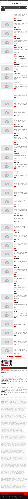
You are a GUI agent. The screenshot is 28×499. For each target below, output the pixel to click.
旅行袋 (10, 457)
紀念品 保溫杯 (10, 423)
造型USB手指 (18, 402)
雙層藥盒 (5, 486)
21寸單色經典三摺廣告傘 (7, 410)
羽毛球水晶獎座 (11, 472)
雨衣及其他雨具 (12, 486)
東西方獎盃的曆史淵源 (16, 153)
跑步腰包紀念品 (8, 480)
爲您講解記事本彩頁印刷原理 (4, 394)
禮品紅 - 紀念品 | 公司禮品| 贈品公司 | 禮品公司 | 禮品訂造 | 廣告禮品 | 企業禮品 (15, 496)
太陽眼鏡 (11, 445)
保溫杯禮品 (19, 410)
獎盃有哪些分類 (16, 206)
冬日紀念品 (13, 403)
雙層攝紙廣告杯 (2, 486)
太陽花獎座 (13, 445)
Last (21, 356)
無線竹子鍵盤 (11, 464)
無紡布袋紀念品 (8, 464)
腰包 (18, 472)
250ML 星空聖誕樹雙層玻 (15, 430)
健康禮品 (22, 410)
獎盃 (23, 401)
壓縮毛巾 (9, 444)
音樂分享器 (13, 487)
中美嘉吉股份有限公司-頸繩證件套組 (18, 215)
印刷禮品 (11, 416)
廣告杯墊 (12, 450)
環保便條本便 (21, 465)
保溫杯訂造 (18, 438)
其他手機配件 (23, 415)
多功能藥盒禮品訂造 (19, 444)
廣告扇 (13, 417)
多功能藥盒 (16, 444)
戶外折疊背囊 (7, 452)
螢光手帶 (11, 473)
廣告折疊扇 (16, 417)
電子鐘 (4, 487)
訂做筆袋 (21, 473)
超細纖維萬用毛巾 (16, 424)
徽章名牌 (2, 452)
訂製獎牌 (2, 424)
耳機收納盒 (14, 472)
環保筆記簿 (10, 422)
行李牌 (21, 409)
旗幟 (1, 402)
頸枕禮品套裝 (21, 487)
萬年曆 (21, 423)
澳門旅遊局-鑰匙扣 (16, 11)
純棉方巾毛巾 (9, 471)
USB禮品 (13, 401)
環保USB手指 (18, 465)
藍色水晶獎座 (6, 473)
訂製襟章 (4, 424)
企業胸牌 (18, 436)
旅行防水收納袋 (13, 457)
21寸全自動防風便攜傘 (3, 430)
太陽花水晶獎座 (24, 416)
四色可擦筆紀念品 (18, 443)
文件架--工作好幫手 (16, 117)
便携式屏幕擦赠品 (15, 437)
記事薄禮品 (23, 409)
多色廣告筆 (5, 445)
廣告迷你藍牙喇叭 (7, 451)
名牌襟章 (24, 410)
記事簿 (11, 478)
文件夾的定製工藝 (16, 293)
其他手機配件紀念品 (3, 416)
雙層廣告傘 (23, 485)
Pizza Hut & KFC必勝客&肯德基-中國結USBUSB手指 (20, 56)
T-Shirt (5, 401)
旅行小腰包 (5, 457)
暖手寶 (16, 458)
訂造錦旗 (5, 478)
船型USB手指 (20, 472)
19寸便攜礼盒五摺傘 (20, 429)
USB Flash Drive (2, 401)
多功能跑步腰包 (23, 444)
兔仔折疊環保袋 (23, 438)
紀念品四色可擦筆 (6, 471)
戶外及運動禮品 (2, 403)
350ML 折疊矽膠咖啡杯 (8, 431)
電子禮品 (25, 486)
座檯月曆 (6, 417)
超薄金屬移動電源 (2, 480)
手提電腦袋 (23, 452)
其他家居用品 (19, 415)
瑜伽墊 (12, 465)
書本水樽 (22, 458)
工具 (1, 417)
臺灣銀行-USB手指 (16, 135)
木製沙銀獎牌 (5, 459)
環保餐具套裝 (15, 422)
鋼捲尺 (1, 485)
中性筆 (10, 436)
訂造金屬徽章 (12, 424)
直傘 (13, 409)
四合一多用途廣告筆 (11, 443)
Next (19, 356)
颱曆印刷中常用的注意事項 (17, 38)
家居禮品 (25, 401)
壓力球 (6, 444)
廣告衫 (17, 401)
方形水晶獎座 (2, 457)
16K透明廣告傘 (16, 429)
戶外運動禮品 (17, 452)
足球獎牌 (19, 424)
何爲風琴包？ (15, 241)
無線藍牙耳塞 (14, 464)
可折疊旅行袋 (13, 416)
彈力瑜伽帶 (16, 451)
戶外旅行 (2, 408)
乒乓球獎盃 (13, 436)
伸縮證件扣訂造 (6, 437)
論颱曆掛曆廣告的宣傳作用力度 (18, 47)
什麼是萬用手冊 (16, 144)
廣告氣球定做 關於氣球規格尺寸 (4, 380)
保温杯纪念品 (7, 438)
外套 (10, 444)
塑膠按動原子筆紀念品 (3, 444)
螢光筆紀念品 (14, 473)
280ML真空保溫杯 (20, 430)
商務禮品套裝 (2, 443)
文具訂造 (8, 403)
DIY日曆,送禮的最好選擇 (17, 73)
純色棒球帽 (13, 471)
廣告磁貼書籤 (18, 450)
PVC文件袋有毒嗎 (16, 302)
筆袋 (7, 423)
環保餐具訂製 (25, 466)
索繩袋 (19, 471)
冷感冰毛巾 (3, 402)
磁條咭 (26, 422)
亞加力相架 (16, 410)
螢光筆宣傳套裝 (23, 423)
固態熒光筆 (22, 443)
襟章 (16, 473)
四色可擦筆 (15, 443)
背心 (19, 401)
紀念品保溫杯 (2, 471)
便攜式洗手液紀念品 (23, 437)
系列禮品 (24, 403)
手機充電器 (4, 408)
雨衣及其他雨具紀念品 (16, 486)
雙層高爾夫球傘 (8, 486)
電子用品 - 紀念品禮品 (21, 486)
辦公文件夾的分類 (16, 311)
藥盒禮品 (9, 473)
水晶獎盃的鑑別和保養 (16, 171)
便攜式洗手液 (19, 437)
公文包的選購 (15, 250)
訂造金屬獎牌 (2, 478)
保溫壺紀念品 (15, 438)
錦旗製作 (2, 369)
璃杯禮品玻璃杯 (14, 465)
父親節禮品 (18, 464)
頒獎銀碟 (16, 487)
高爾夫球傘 (25, 408)
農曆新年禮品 (24, 424)
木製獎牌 (7, 408)
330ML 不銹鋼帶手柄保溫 (3, 431)
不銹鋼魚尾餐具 (2, 436)
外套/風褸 (15, 401)
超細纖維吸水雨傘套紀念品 (3, 479)
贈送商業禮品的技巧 (16, 223)
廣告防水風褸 (13, 451)
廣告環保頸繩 (15, 450)
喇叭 (15, 416)
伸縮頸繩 (12, 437)
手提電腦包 (20, 452)
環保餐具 (11, 403)
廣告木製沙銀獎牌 (9, 450)
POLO (7, 402)
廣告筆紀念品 (21, 450)
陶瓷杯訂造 (15, 485)
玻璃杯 (1, 465)
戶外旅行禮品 (22, 417)
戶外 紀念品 (4, 452)
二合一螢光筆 (15, 436)
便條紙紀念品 (2, 409)
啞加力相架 (5, 443)
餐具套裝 (24, 487)
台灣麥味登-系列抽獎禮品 (17, 285)
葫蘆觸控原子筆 (2, 473)
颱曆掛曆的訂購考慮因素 (17, 82)
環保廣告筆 (24, 465)
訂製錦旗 (6, 424)
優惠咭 (14, 415)
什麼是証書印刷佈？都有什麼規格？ (18, 126)
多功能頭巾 (2, 445)
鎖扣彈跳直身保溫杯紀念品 (5, 485)
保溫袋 (21, 438)
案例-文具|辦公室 (17, 459)
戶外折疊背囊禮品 (11, 452)
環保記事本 (14, 466)
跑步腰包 (21, 424)
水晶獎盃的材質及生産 (16, 162)
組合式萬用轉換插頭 (22, 471)
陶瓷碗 (17, 485)
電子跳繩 (2, 487)
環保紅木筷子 (8, 466)
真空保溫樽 (24, 422)
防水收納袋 (10, 485)
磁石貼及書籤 (12, 408)
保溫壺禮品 (12, 438)
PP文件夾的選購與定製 (16, 320)
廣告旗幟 (6, 450)
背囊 (19, 409)
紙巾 (17, 409)
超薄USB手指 (18, 479)
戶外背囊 (14, 452)
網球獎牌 (8, 472)
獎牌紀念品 (9, 408)
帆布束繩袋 (3, 417)
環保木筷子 (2, 466)
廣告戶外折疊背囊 (2, 450)
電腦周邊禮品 (6, 487)
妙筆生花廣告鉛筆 (17, 445)
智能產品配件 (14, 458)
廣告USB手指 (9, 417)
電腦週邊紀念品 (10, 487)
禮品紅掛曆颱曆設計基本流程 (17, 29)
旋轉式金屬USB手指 (17, 457)
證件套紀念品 (13, 478)
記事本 (9, 478)
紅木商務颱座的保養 (16, 232)
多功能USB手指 (23, 402)
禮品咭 (6, 423)
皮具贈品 (18, 422)
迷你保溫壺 (23, 480)
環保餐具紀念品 (21, 466)
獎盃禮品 (25, 464)
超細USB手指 (20, 478)
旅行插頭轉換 (11, 409)
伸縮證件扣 (25, 436)
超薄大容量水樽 (21, 479)
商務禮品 (7, 401)
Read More (15, 18)
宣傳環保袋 (26, 445)
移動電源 (16, 409)
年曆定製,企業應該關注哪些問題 (18, 20)
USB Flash (21, 401)
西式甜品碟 (18, 473)
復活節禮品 (25, 451)
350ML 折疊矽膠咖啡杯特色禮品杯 (14, 431)
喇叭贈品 (8, 443)
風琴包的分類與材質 (16, 258)
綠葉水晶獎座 (5, 472)
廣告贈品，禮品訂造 (3, 451)
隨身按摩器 (20, 485)
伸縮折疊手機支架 (22, 436)
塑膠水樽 (18, 416)
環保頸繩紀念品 (17, 466)
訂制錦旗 (23, 473)
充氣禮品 (17, 415)
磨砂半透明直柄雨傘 (3, 423)
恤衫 (9, 402)
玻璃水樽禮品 (6, 465)
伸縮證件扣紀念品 (2, 437)
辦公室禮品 (11, 402)
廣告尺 (11, 417)
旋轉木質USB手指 (21, 457)
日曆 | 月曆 (11, 458)
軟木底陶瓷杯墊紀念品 (17, 480)
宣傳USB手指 (20, 445)
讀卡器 (18, 478)
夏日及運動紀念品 (17, 403)
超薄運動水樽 (25, 479)
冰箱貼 (8, 416)
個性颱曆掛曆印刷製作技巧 (17, 64)
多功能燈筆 (13, 444)
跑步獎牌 (6, 480)
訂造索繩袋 (9, 424)
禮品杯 (9, 401)
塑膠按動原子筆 (25, 443)
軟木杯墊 (21, 480)
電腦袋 (22, 408)
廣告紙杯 (18, 417)
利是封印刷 (8, 409)
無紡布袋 (5, 464)
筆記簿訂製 (16, 408)
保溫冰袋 (10, 438)
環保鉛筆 (13, 422)
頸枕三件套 (18, 487)
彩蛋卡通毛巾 (21, 451)
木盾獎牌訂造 (25, 458)
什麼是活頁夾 (15, 276)
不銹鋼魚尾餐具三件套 (7, 436)
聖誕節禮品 (18, 423)
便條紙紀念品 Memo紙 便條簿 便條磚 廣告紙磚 (8, 415)
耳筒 (16, 472)
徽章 (20, 417)
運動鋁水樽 (2, 410)
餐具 (4, 410)
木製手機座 (2, 459)
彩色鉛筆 (19, 451)
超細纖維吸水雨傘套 (25, 478)
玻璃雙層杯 (9, 465)
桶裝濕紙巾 (22, 459)
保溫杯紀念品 (5, 409)
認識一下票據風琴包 (16, 267)
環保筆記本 (7, 422)
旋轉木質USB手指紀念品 (3, 458)
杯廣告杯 (14, 459)
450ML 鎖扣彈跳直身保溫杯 (21, 431)
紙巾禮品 (15, 471)
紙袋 (17, 471)
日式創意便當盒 (7, 458)
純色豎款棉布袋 (13, 423)
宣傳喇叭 (23, 445)
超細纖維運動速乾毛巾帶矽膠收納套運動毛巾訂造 (11, 479)
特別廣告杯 (21, 464)
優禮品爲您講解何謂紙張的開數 (4, 372)
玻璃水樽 (4, 465)
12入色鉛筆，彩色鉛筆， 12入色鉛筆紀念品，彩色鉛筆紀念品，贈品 (7, 429)
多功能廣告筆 (20, 416)
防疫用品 (12, 485)
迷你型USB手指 (14, 402)
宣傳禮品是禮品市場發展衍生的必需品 (5, 383)
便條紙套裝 (2, 438)
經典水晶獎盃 (2, 472)
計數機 (7, 478)
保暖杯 (4, 438)
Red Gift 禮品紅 (15, 497)
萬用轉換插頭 (24, 472)
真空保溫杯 (21, 422)
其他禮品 (6, 416)
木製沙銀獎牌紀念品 (9, 459)
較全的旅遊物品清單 (3, 391)
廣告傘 (5, 402)
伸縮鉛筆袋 (10, 437)
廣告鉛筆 (10, 451)
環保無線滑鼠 (5, 466)
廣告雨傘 (26, 402)
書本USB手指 (19, 458)
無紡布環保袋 (2, 464)
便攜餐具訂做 (2, 415)
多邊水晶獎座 (7, 445)
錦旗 (20, 402)
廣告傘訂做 (6, 403)
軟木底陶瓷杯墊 (12, 480)
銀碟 (11, 401)
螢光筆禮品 (18, 408)
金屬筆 (21, 408)
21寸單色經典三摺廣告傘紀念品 (9, 430)
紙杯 (16, 423)
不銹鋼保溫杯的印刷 (13, 410)
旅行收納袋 (8, 457)
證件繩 (16, 478)
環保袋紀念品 (11, 466)
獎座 (22, 464)
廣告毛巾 (20, 403)
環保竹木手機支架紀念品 (3, 422)
